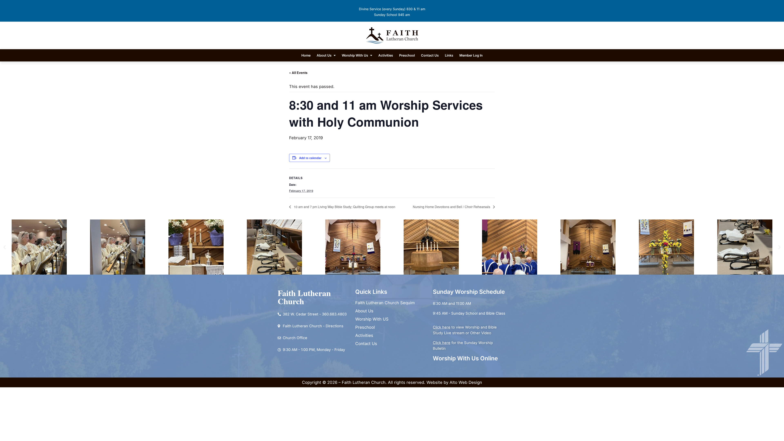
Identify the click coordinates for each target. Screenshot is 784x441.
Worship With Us (355, 55)
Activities (385, 55)
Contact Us (430, 55)
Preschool (407, 55)
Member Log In (471, 55)
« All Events (298, 72)
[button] (4, 246)
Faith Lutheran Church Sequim (385, 303)
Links (449, 55)
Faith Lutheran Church (304, 297)
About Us (324, 55)
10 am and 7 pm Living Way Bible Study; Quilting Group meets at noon (344, 206)
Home (306, 55)
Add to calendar (310, 158)
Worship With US (372, 319)
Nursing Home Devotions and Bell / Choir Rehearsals (452, 206)
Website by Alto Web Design (454, 382)
